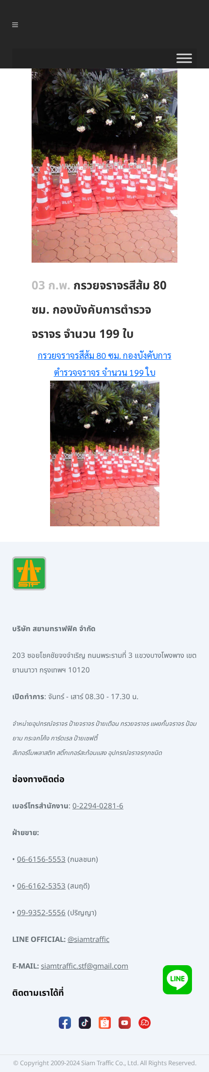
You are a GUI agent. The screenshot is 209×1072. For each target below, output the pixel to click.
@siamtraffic (88, 939)
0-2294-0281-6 (97, 806)
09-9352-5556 (41, 913)
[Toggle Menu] (184, 58)
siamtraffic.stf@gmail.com (84, 966)
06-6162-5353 (41, 886)
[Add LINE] (177, 979)
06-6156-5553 (41, 859)
